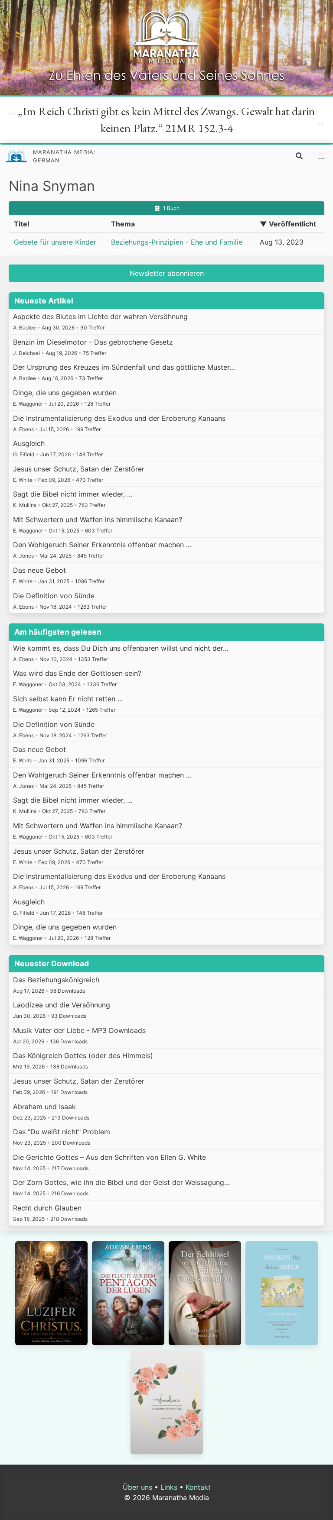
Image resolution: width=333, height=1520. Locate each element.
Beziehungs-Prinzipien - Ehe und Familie (176, 242)
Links (168, 1487)
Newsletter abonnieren (167, 273)
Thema (123, 223)
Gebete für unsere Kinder (55, 242)
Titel (21, 223)
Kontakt (198, 1487)
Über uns (137, 1487)
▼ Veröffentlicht (288, 223)
